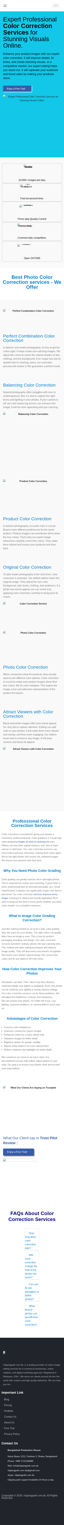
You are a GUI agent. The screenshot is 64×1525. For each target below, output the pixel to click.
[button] (32, 1239)
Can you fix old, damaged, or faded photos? (32, 1292)
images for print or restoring (32, 841)
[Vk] (32, 1514)
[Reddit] (57, 1505)
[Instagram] (15, 1505)
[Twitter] (40, 1505)
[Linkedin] (23, 1505)
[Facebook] (7, 1505)
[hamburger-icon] (55, 5)
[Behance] (49, 1505)
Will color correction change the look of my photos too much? (31, 1266)
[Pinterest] (32, 1505)
